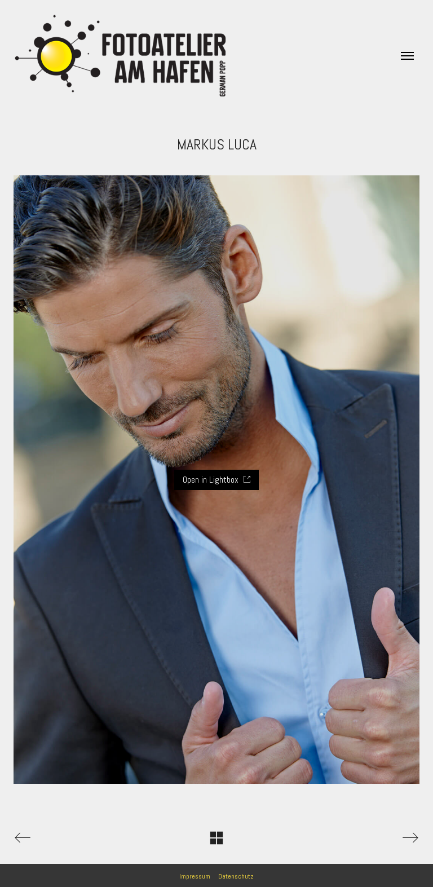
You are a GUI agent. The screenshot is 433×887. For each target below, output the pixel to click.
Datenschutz (236, 876)
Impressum (194, 876)
